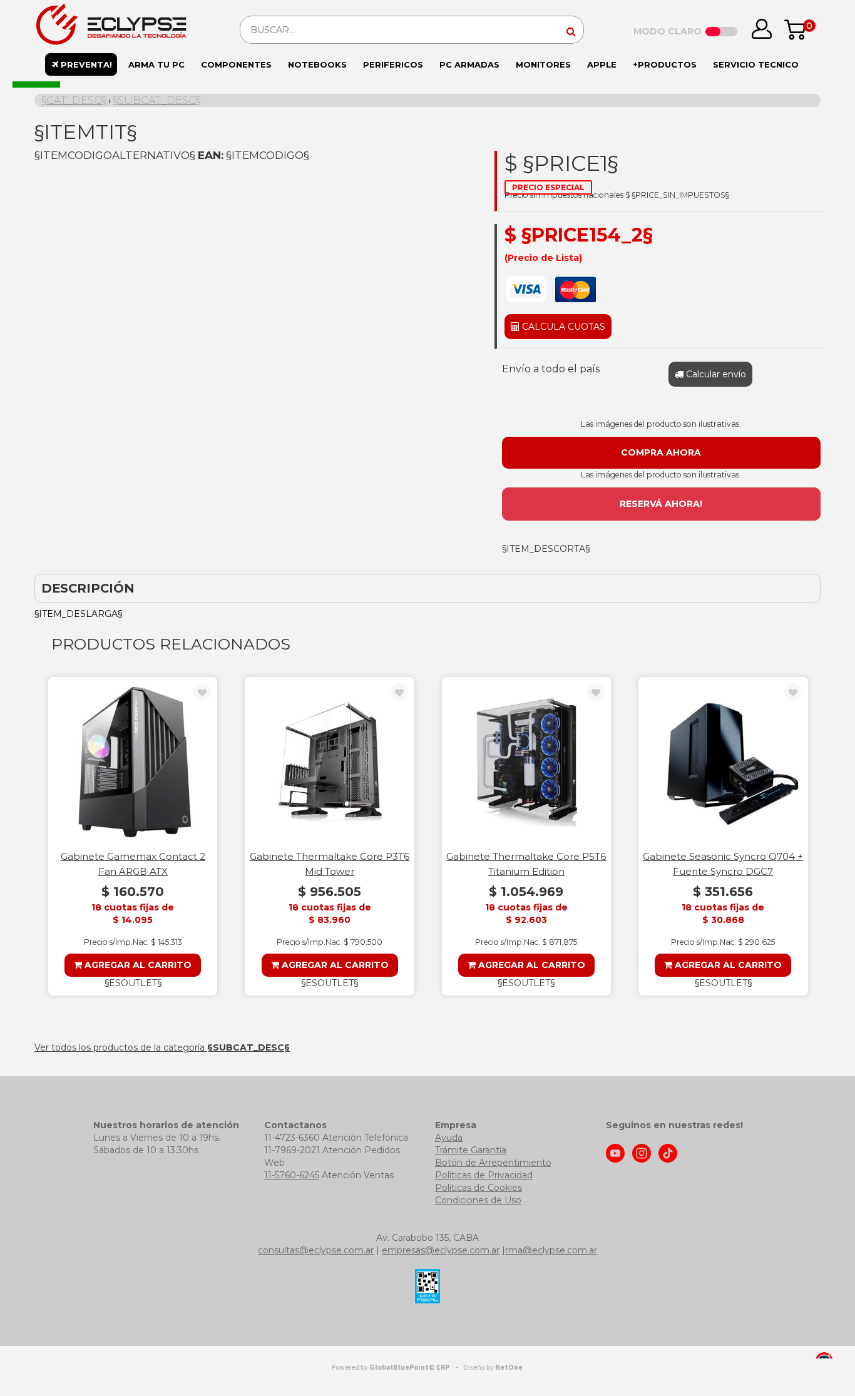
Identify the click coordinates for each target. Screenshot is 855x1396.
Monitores (543, 64)
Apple (602, 64)
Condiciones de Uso (478, 1200)
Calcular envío (714, 374)
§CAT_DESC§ (74, 100)
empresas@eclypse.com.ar (440, 1250)
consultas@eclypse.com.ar (316, 1250)
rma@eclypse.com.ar (551, 1250)
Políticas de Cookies (478, 1187)
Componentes (236, 64)
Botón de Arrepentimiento (493, 1162)
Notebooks (317, 64)
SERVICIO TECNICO (756, 64)
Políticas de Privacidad (484, 1175)
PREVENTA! (85, 64)
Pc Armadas (469, 64)
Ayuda (449, 1137)
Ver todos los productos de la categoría (162, 1047)
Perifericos (393, 64)
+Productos (665, 64)
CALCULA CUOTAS (562, 326)
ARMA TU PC (156, 64)
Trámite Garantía (470, 1150)
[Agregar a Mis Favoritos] (202, 692)
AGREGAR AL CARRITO (137, 965)
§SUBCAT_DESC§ (156, 100)
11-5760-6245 (291, 1175)
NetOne (493, 1367)
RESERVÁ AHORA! (661, 503)
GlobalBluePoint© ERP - (397, 1367)
